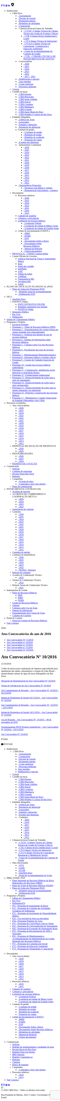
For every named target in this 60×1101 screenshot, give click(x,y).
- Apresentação (24, 16)
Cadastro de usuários (27, 216)
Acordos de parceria (21, 491)
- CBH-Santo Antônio (27, 99)
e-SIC (20, 271)
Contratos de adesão (21, 552)
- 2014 (26, 178)
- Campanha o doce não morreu (32, 484)
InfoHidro (22, 269)
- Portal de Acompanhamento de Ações (35, 875)
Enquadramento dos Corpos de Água (28, 613)
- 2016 (26, 173)
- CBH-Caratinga (25, 104)
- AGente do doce (25, 481)
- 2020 (26, 162)
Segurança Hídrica (20, 312)
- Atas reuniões (24, 81)
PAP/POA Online (25, 309)
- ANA (21, 865)
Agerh (20, 284)
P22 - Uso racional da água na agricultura (30, 918)
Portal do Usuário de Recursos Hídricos (29, 620)
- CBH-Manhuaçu (26, 107)
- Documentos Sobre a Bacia (36, 241)
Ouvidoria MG (24, 281)
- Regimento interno (26, 21)
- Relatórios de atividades (29, 23)
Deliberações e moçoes (28, 772)
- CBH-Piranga (24, 94)
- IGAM (21, 870)
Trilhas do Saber (25, 274)
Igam (20, 264)
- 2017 (26, 170)
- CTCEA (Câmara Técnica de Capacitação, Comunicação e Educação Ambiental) (36, 46)
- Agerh (21, 868)
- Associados (23, 122)
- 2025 (26, 66)
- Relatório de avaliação (33, 137)
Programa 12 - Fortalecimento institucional (31, 375)
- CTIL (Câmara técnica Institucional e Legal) (38, 847)
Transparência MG (26, 279)
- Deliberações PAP (26, 294)
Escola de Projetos (20, 324)
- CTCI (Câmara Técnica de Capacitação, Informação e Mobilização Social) (36, 853)
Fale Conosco (13, 623)
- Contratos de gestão (32, 132)
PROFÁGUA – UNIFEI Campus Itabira (30, 253)
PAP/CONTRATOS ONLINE (31, 304)
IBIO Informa (18, 1054)
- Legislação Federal (32, 223)
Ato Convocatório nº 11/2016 (20, 647)
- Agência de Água (26, 119)
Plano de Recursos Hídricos (24, 593)
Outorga (16, 605)
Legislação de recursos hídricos (31, 221)
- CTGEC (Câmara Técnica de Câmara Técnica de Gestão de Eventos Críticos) (40, 32)
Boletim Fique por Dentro (23, 1052)
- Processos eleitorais (27, 86)
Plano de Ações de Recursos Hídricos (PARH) (32, 885)
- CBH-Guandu (25, 109)
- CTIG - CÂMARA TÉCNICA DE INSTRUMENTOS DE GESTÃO (39, 57)
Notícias (16, 469)
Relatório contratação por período (32, 307)
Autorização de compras (23, 509)
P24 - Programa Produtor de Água (27, 921)
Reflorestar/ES (18, 903)
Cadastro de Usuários (21, 615)
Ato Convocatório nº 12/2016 (20, 645)
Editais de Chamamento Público (21, 319)
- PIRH (26, 233)
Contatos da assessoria (22, 471)
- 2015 (26, 175)
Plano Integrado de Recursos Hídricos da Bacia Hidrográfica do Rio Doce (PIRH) (33, 881)
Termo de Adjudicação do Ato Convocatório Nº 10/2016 (26, 685)
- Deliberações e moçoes (28, 79)
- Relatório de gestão (32, 135)
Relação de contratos (21, 572)
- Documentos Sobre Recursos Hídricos (32, 244)
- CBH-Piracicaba (26, 97)
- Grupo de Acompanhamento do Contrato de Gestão (37, 52)
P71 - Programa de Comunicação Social (29, 944)
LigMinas (22, 276)
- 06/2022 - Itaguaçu (27, 570)
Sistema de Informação (22, 610)
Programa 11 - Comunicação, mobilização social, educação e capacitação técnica (33, 371)
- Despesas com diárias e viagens (37, 188)
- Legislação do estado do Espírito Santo (41, 228)
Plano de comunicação (22, 486)
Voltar (5, 739)
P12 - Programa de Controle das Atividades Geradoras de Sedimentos (31, 909)
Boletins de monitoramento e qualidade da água (33, 1047)
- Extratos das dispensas (28, 142)
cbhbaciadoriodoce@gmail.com (21, 1097)
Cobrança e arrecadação (28, 218)
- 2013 (26, 180)
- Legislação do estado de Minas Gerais (40, 226)
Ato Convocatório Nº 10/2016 (20, 650)
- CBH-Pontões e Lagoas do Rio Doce (35, 114)
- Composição (24, 26)
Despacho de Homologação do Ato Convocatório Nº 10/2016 (28, 681)
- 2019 (26, 165)
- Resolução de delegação (29, 127)
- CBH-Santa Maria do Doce (30, 112)
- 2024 (26, 69)
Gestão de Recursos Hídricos (25, 603)
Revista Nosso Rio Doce (23, 474)
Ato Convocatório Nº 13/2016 (20, 640)
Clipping (16, 1062)
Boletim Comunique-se (22, 1057)
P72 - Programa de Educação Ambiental (30, 946)
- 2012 (26, 183)
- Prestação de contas (32, 140)
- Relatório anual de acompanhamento (34, 291)
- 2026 (26, 64)
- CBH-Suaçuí (24, 102)
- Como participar (25, 84)
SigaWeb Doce (19, 299)
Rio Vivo (16, 314)
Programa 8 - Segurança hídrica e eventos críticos (34, 357)
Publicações (17, 317)
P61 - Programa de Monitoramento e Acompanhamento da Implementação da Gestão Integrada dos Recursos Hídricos (33, 938)
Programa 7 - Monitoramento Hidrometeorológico (34, 355)
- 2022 (26, 74)
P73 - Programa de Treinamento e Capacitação (32, 949)
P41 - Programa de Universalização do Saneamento (34, 926)
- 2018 (26, 167)
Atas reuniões (24, 769)
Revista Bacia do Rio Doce (24, 1049)
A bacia (15, 89)
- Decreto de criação (27, 18)
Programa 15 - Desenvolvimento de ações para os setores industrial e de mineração (34, 389)
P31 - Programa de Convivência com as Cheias (33, 923)
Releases (16, 476)
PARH (21, 600)
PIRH (20, 598)
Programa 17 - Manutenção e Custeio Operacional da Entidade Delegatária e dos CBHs (34, 399)
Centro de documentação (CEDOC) (28, 1017)
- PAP (26, 238)
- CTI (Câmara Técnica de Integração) (40, 41)
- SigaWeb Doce (25, 873)
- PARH (27, 236)
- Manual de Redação (32, 248)
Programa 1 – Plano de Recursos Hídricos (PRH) (34, 327)
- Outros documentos (32, 251)
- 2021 (26, 160)
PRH (20, 595)
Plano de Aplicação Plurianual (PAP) (28, 289)
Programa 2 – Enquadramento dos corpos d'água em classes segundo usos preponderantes (35, 330)
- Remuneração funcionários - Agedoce (40, 190)
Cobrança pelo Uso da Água (24, 608)
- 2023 (26, 71)
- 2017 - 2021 (29, 76)
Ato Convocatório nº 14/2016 (20, 642)
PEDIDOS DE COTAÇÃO (24, 463)
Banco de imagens (20, 1064)
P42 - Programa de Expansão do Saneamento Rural (34, 928)
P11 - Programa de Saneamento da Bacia (30, 906)
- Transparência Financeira (29, 185)
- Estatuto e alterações (27, 124)
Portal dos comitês (26, 266)
